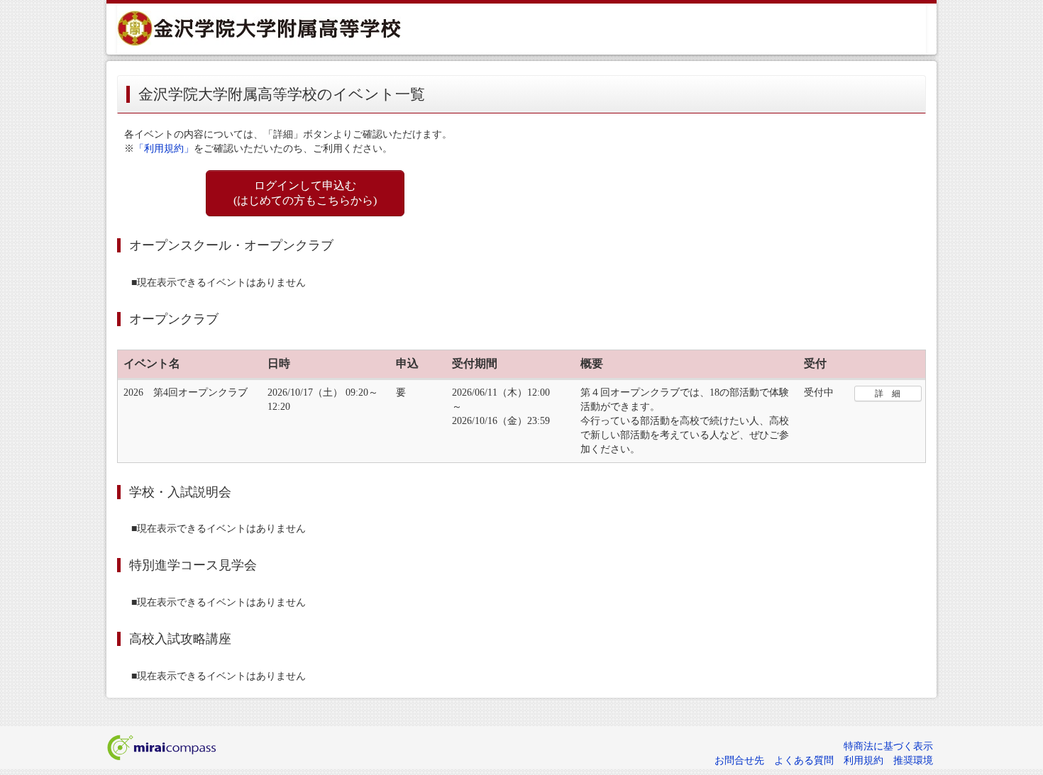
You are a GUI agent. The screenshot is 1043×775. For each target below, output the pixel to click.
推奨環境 (913, 760)
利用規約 (863, 760)
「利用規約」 (164, 148)
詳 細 (887, 393)
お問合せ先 (739, 760)
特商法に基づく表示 (888, 746)
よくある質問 (804, 760)
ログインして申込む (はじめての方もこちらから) (305, 192)
